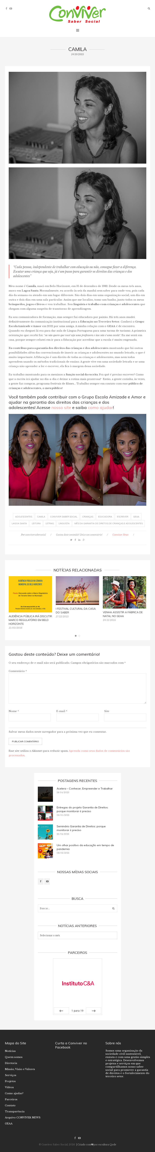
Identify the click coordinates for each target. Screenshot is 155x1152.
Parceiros (11, 1099)
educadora (105, 516)
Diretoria (11, 1063)
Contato (10, 1105)
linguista (64, 523)
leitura (36, 523)
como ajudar (100, 407)
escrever (122, 516)
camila (41, 516)
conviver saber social (63, 516)
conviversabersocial (36, 534)
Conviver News (120, 534)
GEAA (8, 1123)
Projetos (10, 1081)
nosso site (61, 407)
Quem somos (13, 1057)
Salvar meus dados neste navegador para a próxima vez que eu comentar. (58, 731)
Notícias (10, 1051)
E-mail (61, 711)
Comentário (18, 671)
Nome (14, 711)
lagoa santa (19, 523)
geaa (136, 516)
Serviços (10, 1075)
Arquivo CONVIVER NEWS (22, 1117)
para (77, 1010)
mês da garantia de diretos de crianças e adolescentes (108, 523)
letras (50, 523)
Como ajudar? (14, 1093)
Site (106, 711)
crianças (87, 516)
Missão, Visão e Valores (20, 1069)
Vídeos (9, 1087)
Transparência (15, 1111)
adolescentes (23, 516)
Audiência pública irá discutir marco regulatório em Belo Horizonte (30, 620)
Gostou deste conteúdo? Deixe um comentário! (79, 534)
